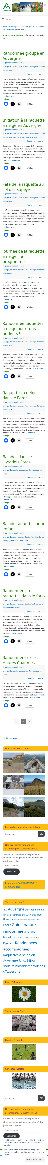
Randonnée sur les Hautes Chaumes (20, 660)
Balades (13, 470)
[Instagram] (45, 5)
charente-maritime (34, 909)
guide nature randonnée (13, 63)
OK (40, 834)
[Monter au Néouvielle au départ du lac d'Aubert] (34, 763)
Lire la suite (8, 96)
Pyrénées (8, 943)
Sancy (22, 960)
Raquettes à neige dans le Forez (20, 395)
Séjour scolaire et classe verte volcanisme (27, 137)
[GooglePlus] (37, 5)
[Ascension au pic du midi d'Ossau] (13, 807)
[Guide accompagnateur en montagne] (34, 785)
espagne (28, 919)
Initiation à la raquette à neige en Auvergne (24, 122)
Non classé (35, 537)
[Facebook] (29, 5)
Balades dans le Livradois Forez (17, 459)
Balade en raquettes (17, 67)
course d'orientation (12, 915)
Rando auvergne (31, 67)
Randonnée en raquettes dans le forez (24, 593)
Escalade (21, 919)
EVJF (33, 919)
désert (14, 919)
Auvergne (6, 67)
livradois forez (12, 937)
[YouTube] (41, 5)
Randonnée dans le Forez (19, 541)
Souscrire (11, 871)
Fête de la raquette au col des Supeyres (23, 187)
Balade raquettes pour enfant (24, 526)
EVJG (37, 919)
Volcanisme (24, 966)
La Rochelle (29, 931)
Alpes (5, 910)
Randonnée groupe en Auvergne (24, 55)
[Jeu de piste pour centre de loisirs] (13, 785)
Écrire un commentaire (35, 74)
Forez (7, 925)
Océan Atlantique (31, 937)
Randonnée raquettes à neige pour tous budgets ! (23, 328)
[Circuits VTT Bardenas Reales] (13, 763)
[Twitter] (33, 5)
